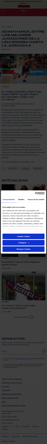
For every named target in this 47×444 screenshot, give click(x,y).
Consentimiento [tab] (9, 199)
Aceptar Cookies (23, 236)
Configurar (22, 243)
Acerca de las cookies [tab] (36, 199)
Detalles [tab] (21, 199)
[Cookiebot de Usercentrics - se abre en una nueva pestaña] (34, 193)
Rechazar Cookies (23, 249)
